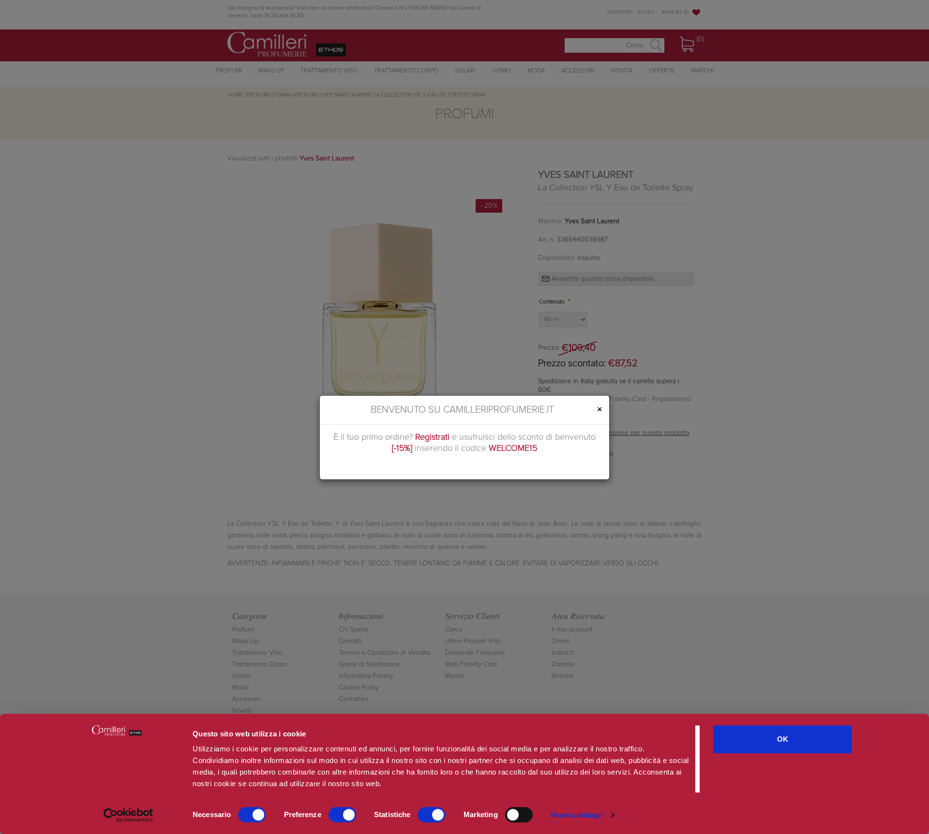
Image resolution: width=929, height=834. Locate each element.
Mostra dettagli (576, 815)
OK (782, 739)
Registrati (432, 437)
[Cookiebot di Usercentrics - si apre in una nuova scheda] (128, 815)
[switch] (342, 814)
